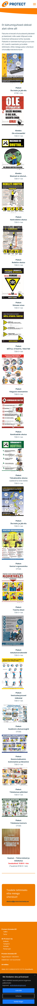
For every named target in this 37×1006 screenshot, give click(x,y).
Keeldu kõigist (18, 1002)
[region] (18, 989)
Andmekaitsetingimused (18, 985)
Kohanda (18, 996)
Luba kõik (18, 990)
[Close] (35, 975)
